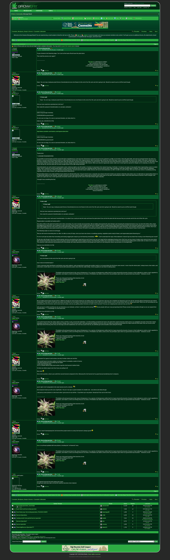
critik (103, 515)
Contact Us (145, 7)
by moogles (147, 528)
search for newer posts (68, 46)
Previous (144, 31)
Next (156, 31)
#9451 (39, 93)
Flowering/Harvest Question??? (25, 527)
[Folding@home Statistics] (16, 86)
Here (38, 445)
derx (58, 126)
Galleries (97, 18)
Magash (27, 536)
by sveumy (147, 506)
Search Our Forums (139, 3)
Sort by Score (25, 538)
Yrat (58, 295)
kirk (103, 521)
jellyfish (104, 509)
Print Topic (32, 538)
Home (16, 10)
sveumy (104, 524)
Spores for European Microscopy (26, 40)
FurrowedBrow (20, 536)
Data (30, 536)
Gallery (51, 10)
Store (123, 18)
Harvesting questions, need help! (25, 505)
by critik (147, 516)
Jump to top (16, 491)
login (78, 35)
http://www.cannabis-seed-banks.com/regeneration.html (52, 131)
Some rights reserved (94, 554)
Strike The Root (60, 282)
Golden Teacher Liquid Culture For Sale (49, 40)
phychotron (42, 536)
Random (130, 18)
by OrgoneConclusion (147, 519)
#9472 (39, 127)
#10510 (40, 382)
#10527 (40, 422)
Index (150, 31)
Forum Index (57, 18)
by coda (147, 510)
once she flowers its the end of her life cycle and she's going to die (57, 257)
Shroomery (138, 18)
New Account (24, 19)
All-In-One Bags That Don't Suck (126, 40)
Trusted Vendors (78, 18)
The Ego (90, 62)
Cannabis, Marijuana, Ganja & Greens (22, 31)
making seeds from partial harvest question (28, 518)
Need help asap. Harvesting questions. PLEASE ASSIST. (32, 512)
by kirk (147, 522)
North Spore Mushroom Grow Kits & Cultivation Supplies (98, 40)
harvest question (21, 524)
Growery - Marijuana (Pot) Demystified (25, 5)
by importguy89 (147, 513)
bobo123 (104, 527)
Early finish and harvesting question (26, 509)
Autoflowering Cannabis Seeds (71, 40)
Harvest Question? (21, 521)
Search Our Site (128, 3)
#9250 (39, 49)
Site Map (139, 7)
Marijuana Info (28, 10)
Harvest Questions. (21, 515)
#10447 (40, 297)
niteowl (59, 73)
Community (39, 10)
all (20, 507)
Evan (58, 92)
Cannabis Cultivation (40, 31)
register (86, 35)
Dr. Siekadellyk (35, 536)
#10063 (40, 149)
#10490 (40, 355)
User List (110, 18)
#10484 (40, 318)
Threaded (136, 31)
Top (157, 70)
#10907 (40, 442)
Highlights (89, 18)
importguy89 (105, 512)
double (104, 518)
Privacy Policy (128, 7)
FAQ (134, 7)
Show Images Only (17, 538)
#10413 (40, 252)
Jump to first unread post (19, 44)
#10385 (40, 197)
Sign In (16, 19)
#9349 (39, 74)
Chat (117, 18)
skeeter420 (105, 505)
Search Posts (67, 18)
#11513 (40, 475)
